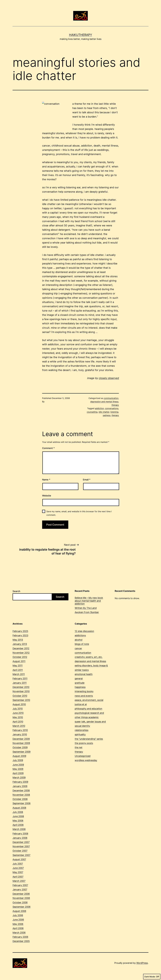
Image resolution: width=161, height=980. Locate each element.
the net (78, 747)
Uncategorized (82, 756)
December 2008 (21, 790)
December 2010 (21, 687)
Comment (48, 448)
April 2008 (18, 825)
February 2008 (20, 833)
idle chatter (104, 412)
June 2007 (18, 868)
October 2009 (20, 747)
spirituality (80, 734)
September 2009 (21, 751)
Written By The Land (86, 608)
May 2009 (18, 769)
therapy (115, 405)
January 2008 (20, 838)
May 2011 (18, 665)
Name (46, 479)
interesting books (84, 691)
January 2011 (20, 682)
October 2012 (20, 657)
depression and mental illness (104, 401)
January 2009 (20, 786)
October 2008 (20, 799)
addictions (80, 635)
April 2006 (18, 928)
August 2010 (19, 704)
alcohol (78, 639)
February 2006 (20, 937)
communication (111, 398)
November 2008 (21, 794)
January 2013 (20, 644)
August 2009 (19, 756)
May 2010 (18, 717)
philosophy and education (88, 708)
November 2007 (21, 846)
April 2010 (18, 721)
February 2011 (20, 678)
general (79, 678)
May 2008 (18, 820)
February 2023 (20, 635)
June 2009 (18, 764)
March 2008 (19, 829)
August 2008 (19, 807)
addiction (99, 408)
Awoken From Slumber (87, 612)
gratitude (79, 682)
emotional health (84, 674)
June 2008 (18, 816)
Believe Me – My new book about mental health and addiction (89, 600)
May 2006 (18, 924)
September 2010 (21, 700)
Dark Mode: (149, 976)
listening (114, 412)
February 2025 (20, 631)
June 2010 (18, 713)
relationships (81, 730)
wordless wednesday (86, 760)
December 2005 (21, 941)
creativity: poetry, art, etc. (89, 657)
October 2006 (20, 902)
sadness (106, 415)
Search (16, 591)
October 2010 (20, 695)
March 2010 (19, 726)
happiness (80, 687)
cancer (78, 648)
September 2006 (21, 906)
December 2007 (21, 842)
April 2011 (18, 670)
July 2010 (18, 708)
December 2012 (21, 648)
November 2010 (21, 691)
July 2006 (18, 915)
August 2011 (19, 661)
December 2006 (21, 893)
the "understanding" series (89, 739)
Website (46, 495)
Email (86, 479)
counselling (92, 412)
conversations (111, 408)
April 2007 (18, 876)
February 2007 (20, 885)
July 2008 (18, 812)
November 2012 (21, 652)
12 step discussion (84, 631)
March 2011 (19, 674)
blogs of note (82, 644)
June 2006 (18, 919)
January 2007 (20, 889)
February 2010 (20, 730)
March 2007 (19, 881)
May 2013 (18, 639)
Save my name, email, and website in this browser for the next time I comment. (79, 513)
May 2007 (18, 872)
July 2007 (18, 863)
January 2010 (20, 734)
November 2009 (21, 743)
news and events (84, 695)
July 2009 (18, 760)
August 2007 (19, 859)
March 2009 (19, 777)
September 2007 (21, 855)
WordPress (142, 963)
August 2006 (19, 911)
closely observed (109, 378)
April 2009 (18, 773)
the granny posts (84, 743)
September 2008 (21, 803)
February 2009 (20, 781)
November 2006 (21, 898)
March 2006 (19, 932)
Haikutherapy (80, 35)
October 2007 (20, 850)
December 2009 (21, 739)
